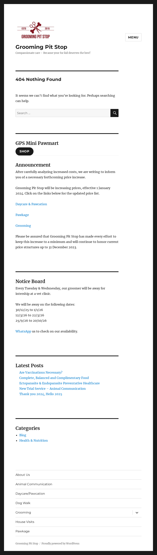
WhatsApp (23, 331)
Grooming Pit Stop (41, 47)
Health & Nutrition (33, 440)
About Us (23, 475)
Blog (22, 435)
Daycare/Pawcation (30, 493)
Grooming (23, 226)
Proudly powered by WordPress (60, 543)
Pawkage (22, 215)
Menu (133, 37)
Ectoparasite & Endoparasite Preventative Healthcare (59, 383)
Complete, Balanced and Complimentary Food (54, 378)
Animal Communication (34, 484)
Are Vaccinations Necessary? (40, 372)
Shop (24, 151)
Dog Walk (23, 503)
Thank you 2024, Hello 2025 (40, 394)
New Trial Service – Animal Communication (52, 388)
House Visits (25, 522)
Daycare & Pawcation (31, 204)
